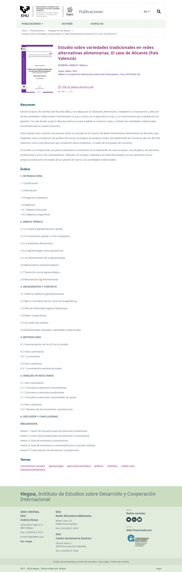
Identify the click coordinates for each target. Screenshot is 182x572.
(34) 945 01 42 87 (70, 528)
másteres (112, 465)
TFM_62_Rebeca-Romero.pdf (77, 87)
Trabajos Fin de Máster (59, 30)
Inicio (24, 30)
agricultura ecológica (79, 465)
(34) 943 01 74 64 (70, 550)
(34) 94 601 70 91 (34, 532)
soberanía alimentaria (32, 469)
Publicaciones (31, 23)
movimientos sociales (32, 465)
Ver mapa (26, 541)
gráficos (99, 465)
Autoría (67, 23)
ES (145, 11)
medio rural (127, 465)
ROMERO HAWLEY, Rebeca (73, 65)
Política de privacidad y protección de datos (75, 561)
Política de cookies (119, 561)
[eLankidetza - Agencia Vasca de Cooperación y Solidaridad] (144, 540)
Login (159, 568)
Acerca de (97, 23)
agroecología (56, 465)
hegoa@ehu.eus (36, 536)
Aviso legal (103, 561)
